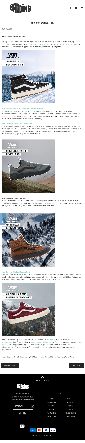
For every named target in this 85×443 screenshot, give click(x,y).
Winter (72, 357)
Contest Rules (51, 417)
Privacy (70, 409)
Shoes (47, 357)
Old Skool (33, 357)
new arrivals (50, 339)
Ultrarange (60, 357)
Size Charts (51, 406)
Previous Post (9, 365)
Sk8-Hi (52, 357)
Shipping (51, 409)
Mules (44, 44)
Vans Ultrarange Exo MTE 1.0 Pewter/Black (17, 124)
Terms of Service (70, 413)
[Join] (32, 406)
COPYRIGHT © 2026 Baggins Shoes (42, 435)
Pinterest (47, 342)
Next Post (77, 365)
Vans (12, 42)
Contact (70, 399)
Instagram (37, 342)
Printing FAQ (51, 402)
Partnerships (51, 413)
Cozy (15, 357)
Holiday (21, 357)
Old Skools (35, 44)
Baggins (10, 357)
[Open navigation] (82, 8)
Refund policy (70, 417)
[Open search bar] (70, 8)
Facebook (8, 342)
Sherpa (41, 357)
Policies (70, 406)
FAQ (51, 399)
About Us (70, 402)
